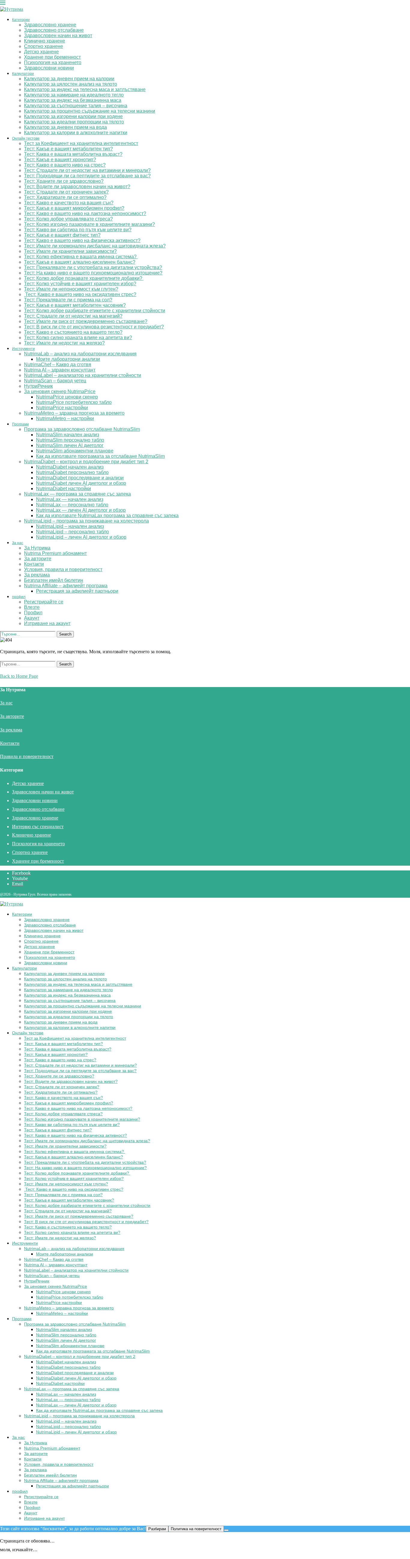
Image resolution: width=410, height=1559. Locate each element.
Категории (21, 20)
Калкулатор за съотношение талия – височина (75, 105)
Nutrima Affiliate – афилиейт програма (65, 585)
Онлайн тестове (26, 138)
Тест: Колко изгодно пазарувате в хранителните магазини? (89, 224)
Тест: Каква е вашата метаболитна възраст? (73, 154)
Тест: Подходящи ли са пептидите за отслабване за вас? (87, 175)
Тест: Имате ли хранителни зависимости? (70, 251)
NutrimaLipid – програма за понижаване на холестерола (86, 520)
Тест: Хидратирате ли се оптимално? (65, 197)
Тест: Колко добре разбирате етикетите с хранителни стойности (94, 310)
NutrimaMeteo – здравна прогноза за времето (74, 413)
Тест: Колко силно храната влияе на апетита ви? (78, 337)
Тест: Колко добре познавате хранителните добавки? (83, 278)
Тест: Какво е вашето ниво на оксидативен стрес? (80, 294)
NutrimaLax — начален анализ (69, 499)
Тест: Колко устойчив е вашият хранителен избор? (80, 283)
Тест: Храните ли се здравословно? (64, 181)
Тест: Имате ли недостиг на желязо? (64, 342)
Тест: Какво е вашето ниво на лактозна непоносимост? (85, 213)
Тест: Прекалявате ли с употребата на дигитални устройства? (93, 267)
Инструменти (23, 349)
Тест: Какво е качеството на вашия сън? (68, 202)
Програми (20, 424)
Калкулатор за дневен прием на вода (65, 127)
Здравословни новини (49, 67)
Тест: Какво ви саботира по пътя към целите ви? (77, 229)
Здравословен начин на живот (58, 35)
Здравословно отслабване (54, 30)
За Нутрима (37, 547)
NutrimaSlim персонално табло (70, 440)
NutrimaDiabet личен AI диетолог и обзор (81, 483)
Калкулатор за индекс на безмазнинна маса (72, 100)
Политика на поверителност (196, 1529)
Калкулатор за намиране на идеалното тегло (74, 94)
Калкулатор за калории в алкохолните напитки (75, 132)
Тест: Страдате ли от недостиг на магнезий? (73, 316)
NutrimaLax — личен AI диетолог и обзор (81, 510)
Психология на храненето (52, 62)
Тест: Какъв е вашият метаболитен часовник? (75, 305)
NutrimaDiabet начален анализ (70, 467)
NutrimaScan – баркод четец (55, 380)
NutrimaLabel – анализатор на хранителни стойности (82, 375)
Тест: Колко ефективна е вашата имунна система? (81, 256)
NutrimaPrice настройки (62, 407)
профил (19, 597)
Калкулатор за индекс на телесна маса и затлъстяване (85, 89)
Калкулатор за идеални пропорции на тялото (74, 121)
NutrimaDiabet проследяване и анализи (80, 477)
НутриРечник (38, 386)
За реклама (37, 574)
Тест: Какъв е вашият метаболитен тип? (68, 148)
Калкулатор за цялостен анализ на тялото (70, 84)
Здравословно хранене (50, 24)
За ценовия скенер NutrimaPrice (59, 391)
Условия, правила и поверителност (63, 569)
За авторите (37, 558)
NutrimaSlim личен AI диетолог (70, 445)
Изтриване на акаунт (47, 623)
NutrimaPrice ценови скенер (67, 396)
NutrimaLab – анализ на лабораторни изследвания (80, 353)
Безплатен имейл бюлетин (53, 580)
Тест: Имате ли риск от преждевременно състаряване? (85, 321)
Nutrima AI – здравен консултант (59, 369)
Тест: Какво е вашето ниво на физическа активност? (82, 240)
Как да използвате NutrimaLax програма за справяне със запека (107, 515)
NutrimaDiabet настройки (63, 488)
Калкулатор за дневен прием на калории (69, 78)
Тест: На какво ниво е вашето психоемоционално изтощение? (93, 272)
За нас (17, 543)
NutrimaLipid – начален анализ (70, 526)
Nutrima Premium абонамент (55, 553)
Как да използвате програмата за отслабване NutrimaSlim (100, 456)
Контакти (34, 564)
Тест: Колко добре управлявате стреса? (68, 218)
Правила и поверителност (26, 756)
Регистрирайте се (43, 601)
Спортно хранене (43, 46)
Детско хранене (41, 51)
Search (65, 634)
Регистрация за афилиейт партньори (77, 591)
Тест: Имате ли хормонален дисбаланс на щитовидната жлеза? (95, 245)
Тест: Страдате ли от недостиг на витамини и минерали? (87, 170)
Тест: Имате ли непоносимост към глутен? (71, 289)
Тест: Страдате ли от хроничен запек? (66, 191)
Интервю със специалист (38, 826)
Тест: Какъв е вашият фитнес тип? (62, 235)
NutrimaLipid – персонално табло (72, 531)
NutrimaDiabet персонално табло (72, 472)
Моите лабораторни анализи (68, 359)
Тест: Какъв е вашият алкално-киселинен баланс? (79, 262)
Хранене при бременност (52, 57)
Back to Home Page (19, 676)
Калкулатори (23, 74)
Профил (33, 612)
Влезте (32, 607)
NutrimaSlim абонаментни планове (74, 450)
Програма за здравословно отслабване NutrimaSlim (82, 429)
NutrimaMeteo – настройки (65, 418)
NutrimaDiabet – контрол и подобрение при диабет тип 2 (86, 461)
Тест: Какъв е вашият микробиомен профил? (74, 208)
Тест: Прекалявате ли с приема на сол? (68, 299)
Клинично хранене (44, 40)
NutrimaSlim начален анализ (67, 434)
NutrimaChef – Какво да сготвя (57, 364)
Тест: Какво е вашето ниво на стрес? (65, 164)
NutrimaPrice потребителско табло (74, 402)
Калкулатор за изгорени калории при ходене (73, 116)
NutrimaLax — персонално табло (72, 504)
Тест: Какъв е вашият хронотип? (60, 159)
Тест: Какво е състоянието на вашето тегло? (73, 332)
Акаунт (31, 618)
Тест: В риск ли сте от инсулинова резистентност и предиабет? (94, 326)
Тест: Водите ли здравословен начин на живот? (77, 186)
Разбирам (157, 1529)
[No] (226, 1530)
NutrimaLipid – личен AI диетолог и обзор (81, 537)
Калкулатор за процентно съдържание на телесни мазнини (89, 111)
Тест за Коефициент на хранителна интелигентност (81, 143)
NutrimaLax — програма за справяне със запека (77, 493)
